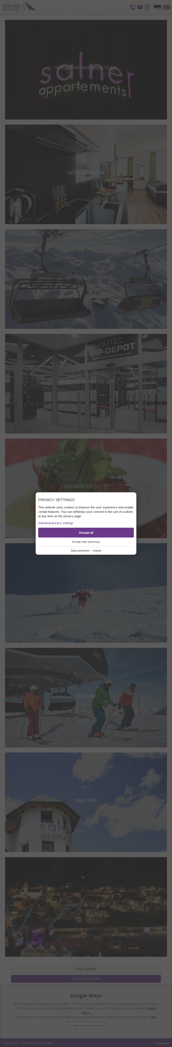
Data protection (80, 550)
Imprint (97, 550)
